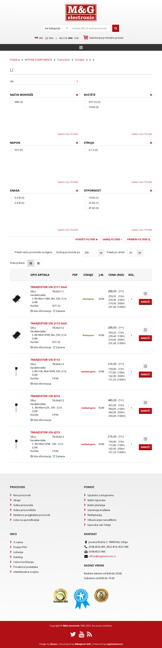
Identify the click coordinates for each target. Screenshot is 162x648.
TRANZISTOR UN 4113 (45, 360)
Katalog (18, 557)
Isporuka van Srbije (99, 525)
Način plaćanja (96, 505)
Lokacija (18, 552)
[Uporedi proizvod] (145, 294)
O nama (18, 542)
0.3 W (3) (19, 197)
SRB (40, 38)
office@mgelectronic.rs (102, 556)
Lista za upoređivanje (26, 520)
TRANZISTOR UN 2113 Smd (48, 323)
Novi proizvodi (22, 495)
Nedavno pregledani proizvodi (31, 515)
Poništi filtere (85, 239)
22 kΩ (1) (94, 203)
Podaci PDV (20, 547)
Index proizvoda (23, 505)
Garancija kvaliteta (99, 510)
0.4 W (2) (19, 203)
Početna (15, 59)
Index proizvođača (24, 510)
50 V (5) (19, 150)
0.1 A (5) (93, 150)
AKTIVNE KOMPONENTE (38, 59)
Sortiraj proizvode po (68, 252)
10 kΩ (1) (94, 197)
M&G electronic (71, 625)
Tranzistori (63, 59)
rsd (70, 38)
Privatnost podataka (25, 567)
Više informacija (42, 311)
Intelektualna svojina (26, 572)
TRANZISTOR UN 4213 (45, 432)
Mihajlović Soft (83, 643)
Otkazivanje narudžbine (102, 520)
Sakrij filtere (112, 239)
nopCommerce (115, 643)
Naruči (145, 301)
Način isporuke (96, 500)
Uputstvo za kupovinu (101, 495)
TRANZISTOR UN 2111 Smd (48, 287)
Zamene (60, 311)
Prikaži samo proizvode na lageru (33, 252)
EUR (76, 38)
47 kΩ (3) (94, 208)
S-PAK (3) (93, 107)
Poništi (74, 133)
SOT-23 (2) (94, 102)
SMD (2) (19, 102)
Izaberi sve (63, 133)
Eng (51, 38)
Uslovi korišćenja (23, 562)
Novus (53, 643)
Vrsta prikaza (17, 263)
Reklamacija (95, 515)
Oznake (79, 59)
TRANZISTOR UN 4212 (45, 396)
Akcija (16, 500)
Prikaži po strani (116, 252)
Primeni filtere (137, 239)
